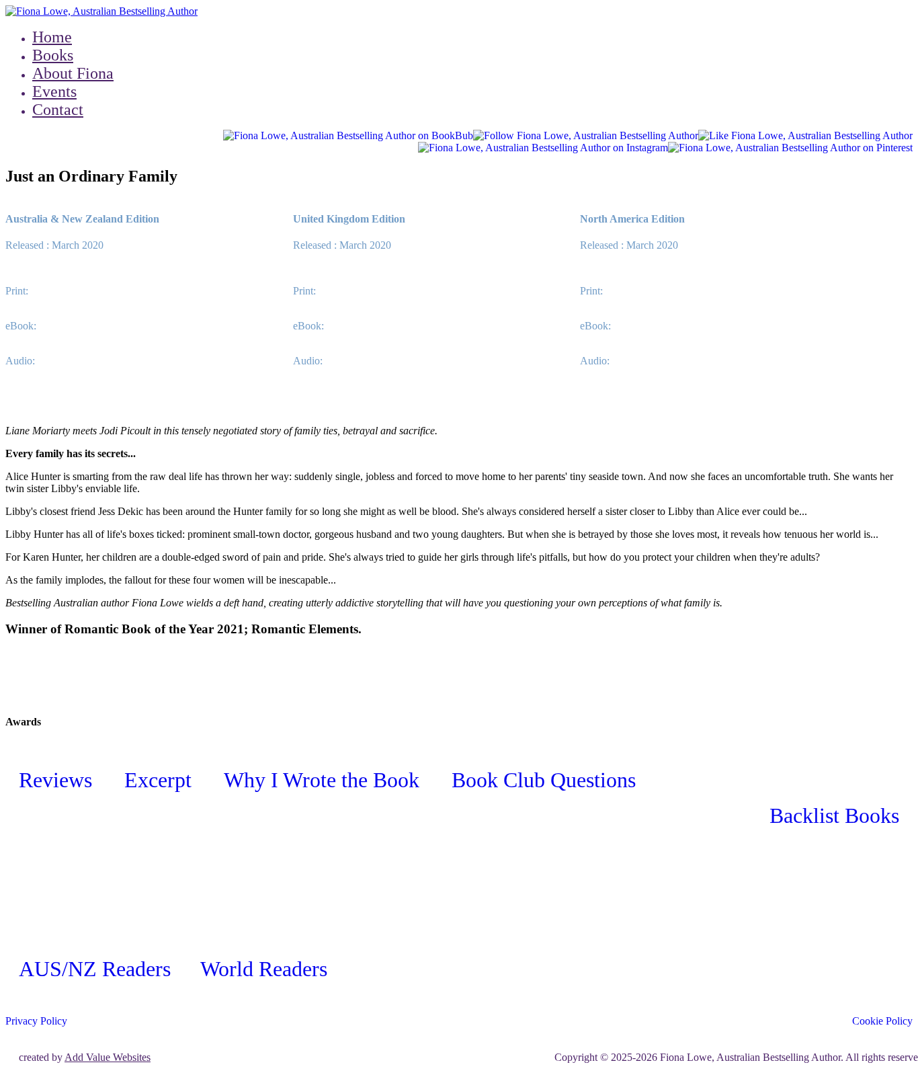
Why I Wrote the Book (324, 780)
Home (52, 37)
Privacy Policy (36, 1021)
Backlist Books (834, 815)
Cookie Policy (882, 1021)
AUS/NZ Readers (95, 969)
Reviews (58, 780)
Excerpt (160, 780)
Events (54, 91)
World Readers (263, 969)
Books (52, 55)
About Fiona (73, 73)
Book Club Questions (544, 780)
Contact (57, 109)
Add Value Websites (108, 1057)
